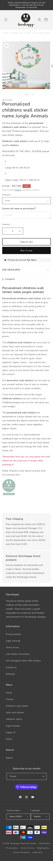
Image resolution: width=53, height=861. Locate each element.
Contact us (11, 667)
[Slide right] (33, 94)
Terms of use (12, 647)
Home (5, 33)
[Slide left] (20, 94)
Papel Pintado (13, 726)
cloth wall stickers (15, 712)
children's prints (14, 719)
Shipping (17, 190)
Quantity (6, 224)
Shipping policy (43, 848)
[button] (6, 19)
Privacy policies (13, 634)
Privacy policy (12, 848)
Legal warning (13, 640)
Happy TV (11, 732)
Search (9, 757)
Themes (10, 699)
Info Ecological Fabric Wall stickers (23, 660)
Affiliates (10, 674)
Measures (6, 195)
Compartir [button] (10, 279)
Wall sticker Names (41, 33)
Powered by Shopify (28, 843)
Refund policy (44, 843)
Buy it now (26, 250)
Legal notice (37, 852)
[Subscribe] (43, 776)
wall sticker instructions (18, 654)
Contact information (21, 852)
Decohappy (14, 843)
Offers (9, 739)
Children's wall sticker (20, 33)
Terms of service (27, 848)
